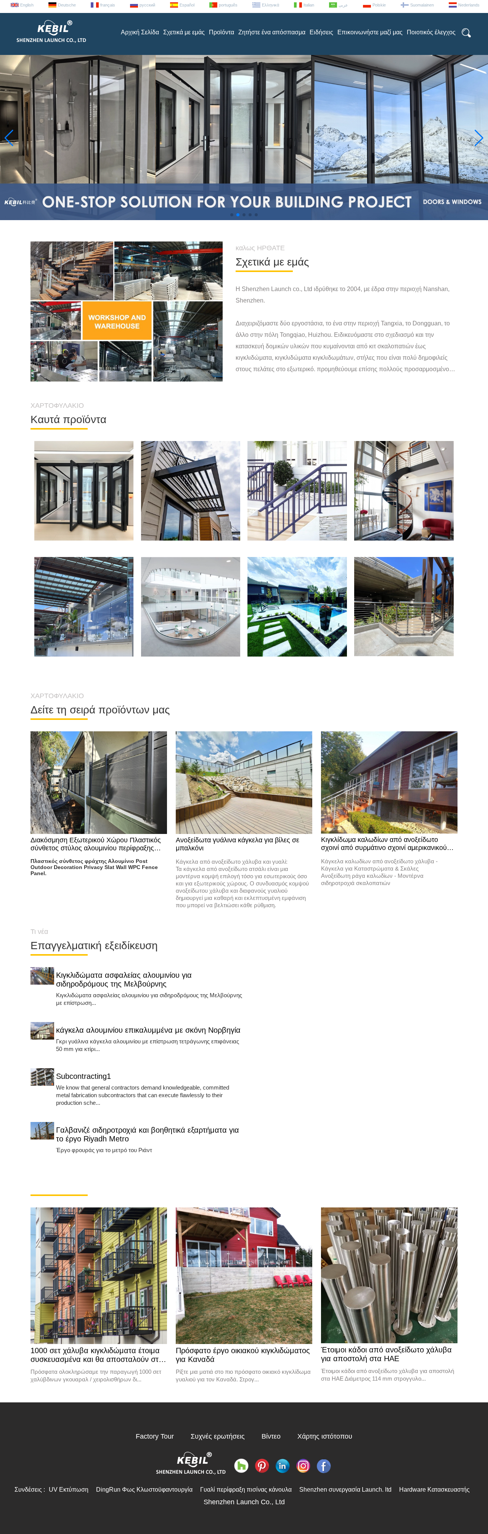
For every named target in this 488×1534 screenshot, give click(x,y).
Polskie (379, 5)
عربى (343, 5)
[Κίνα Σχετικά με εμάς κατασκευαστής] (126, 311)
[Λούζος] (241, 1466)
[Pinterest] (262, 1466)
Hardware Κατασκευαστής (434, 1489)
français (107, 5)
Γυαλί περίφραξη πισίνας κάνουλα (246, 1489)
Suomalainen (422, 5)
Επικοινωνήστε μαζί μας (370, 32)
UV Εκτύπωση (68, 1489)
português (228, 5)
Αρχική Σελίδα (140, 32)
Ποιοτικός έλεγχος (431, 32)
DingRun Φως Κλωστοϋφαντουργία (144, 1489)
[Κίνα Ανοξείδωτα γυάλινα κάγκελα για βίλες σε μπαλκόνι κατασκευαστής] (244, 783)
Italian (308, 5)
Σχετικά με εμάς (184, 32)
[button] (231, 214)
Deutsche (67, 5)
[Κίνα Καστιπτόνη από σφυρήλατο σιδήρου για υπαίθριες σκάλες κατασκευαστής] (297, 539)
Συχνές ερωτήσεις (218, 1436)
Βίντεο (271, 1436)
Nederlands (469, 5)
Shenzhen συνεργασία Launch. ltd (345, 1489)
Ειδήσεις (321, 32)
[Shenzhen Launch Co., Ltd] (50, 46)
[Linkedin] (282, 1466)
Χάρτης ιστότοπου (324, 1436)
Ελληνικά (270, 5)
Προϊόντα (221, 32)
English (27, 5)
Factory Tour (155, 1436)
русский (147, 5)
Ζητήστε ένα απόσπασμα (271, 32)
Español (187, 5)
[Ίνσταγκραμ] (303, 1466)
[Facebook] (323, 1466)
